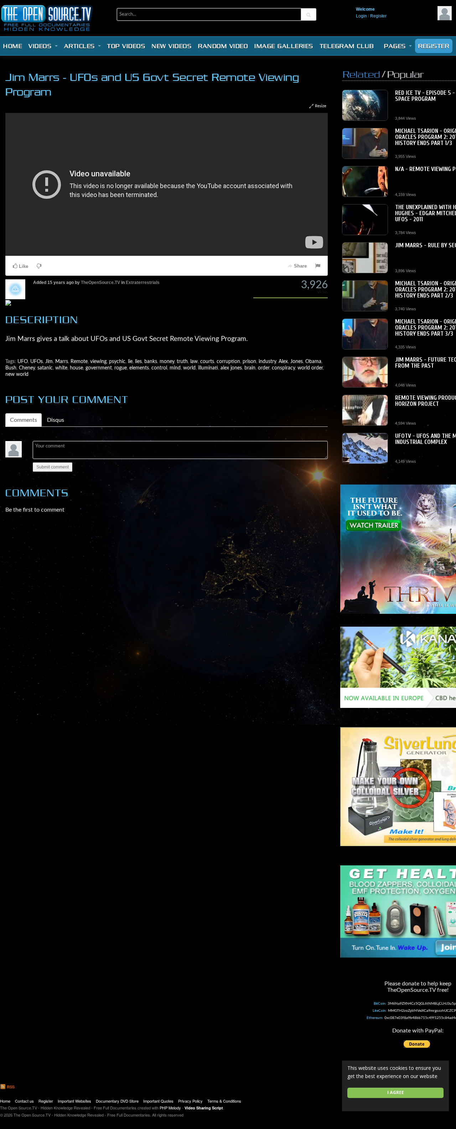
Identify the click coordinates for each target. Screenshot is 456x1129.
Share (299, 266)
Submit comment (52, 467)
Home (12, 46)
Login (361, 16)
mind (175, 368)
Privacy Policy (190, 1101)
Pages (396, 46)
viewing (98, 361)
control (159, 368)
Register (378, 16)
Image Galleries (284, 46)
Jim (49, 361)
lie (130, 361)
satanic (45, 368)
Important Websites (74, 1101)
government (99, 368)
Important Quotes (158, 1101)
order (263, 368)
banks (150, 361)
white (61, 368)
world (189, 368)
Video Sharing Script (204, 1107)
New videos (172, 46)
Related (361, 74)
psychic (117, 361)
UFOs (36, 361)
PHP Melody (170, 1107)
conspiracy (283, 368)
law (194, 361)
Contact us (24, 1101)
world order (310, 368)
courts (207, 361)
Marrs (61, 361)
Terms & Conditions (224, 1101)
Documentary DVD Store (117, 1101)
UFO (22, 361)
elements (139, 368)
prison (249, 361)
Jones (296, 361)
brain (249, 368)
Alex (283, 361)
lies (138, 361)
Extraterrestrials (143, 282)
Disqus (55, 420)
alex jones (231, 368)
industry (267, 361)
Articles (81, 46)
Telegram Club (347, 46)
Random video (223, 46)
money (167, 361)
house (76, 368)
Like (22, 266)
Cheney (27, 368)
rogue (120, 368)
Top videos (126, 46)
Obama (313, 361)
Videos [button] (41, 46)
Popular (405, 74)
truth (182, 361)
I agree (395, 1092)
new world (16, 374)
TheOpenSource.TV (100, 282)
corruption (228, 361)
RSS (10, 1086)
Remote (79, 361)
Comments (23, 420)
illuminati (208, 368)
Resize (320, 106)
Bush (10, 368)
